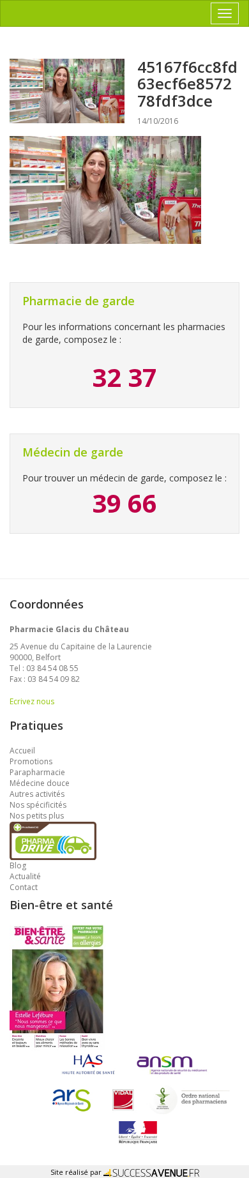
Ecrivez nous (32, 701)
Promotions (31, 761)
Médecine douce (40, 783)
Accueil (22, 750)
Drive (53, 827)
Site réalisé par (76, 1172)
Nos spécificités (38, 804)
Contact (24, 887)
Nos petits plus (37, 815)
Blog (18, 865)
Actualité (25, 876)
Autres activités (37, 794)
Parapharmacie (37, 772)
